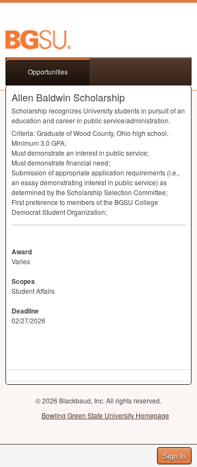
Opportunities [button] (48, 71)
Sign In (174, 456)
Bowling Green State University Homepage (105, 415)
